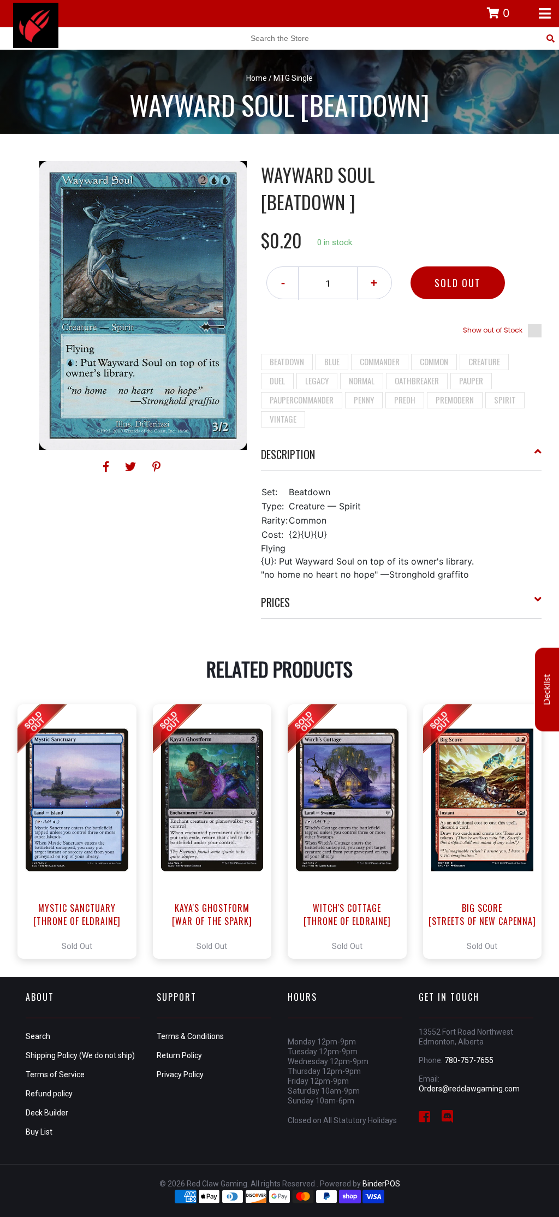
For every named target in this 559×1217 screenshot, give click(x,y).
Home (256, 78)
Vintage (283, 419)
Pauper (471, 381)
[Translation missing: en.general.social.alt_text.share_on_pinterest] (156, 466)
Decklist (547, 689)
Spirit (505, 400)
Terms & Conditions (190, 1036)
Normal (361, 381)
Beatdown (287, 361)
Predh (404, 400)
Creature (484, 361)
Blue (332, 361)
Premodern (455, 400)
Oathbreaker (417, 381)
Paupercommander (302, 400)
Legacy (317, 381)
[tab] (401, 458)
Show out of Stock (492, 330)
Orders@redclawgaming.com (469, 1088)
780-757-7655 (468, 1060)
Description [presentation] (288, 454)
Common (434, 361)
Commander (380, 361)
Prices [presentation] (275, 602)
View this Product (82, 831)
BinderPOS (381, 1183)
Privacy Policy (180, 1074)
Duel (277, 381)
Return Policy (179, 1055)
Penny (364, 400)
